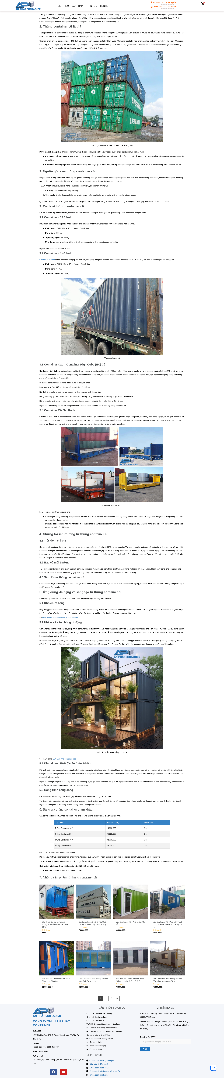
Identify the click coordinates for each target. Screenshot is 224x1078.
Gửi (145, 1049)
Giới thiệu (63, 6)
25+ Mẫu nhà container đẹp (64, 759)
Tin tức (93, 6)
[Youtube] (63, 1072)
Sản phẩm (77, 6)
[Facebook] (53, 1072)
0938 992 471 (40, 1047)
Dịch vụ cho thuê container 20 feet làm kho (60, 618)
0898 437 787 (53, 1047)
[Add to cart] (71, 894)
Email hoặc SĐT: (148, 1037)
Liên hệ (104, 6)
